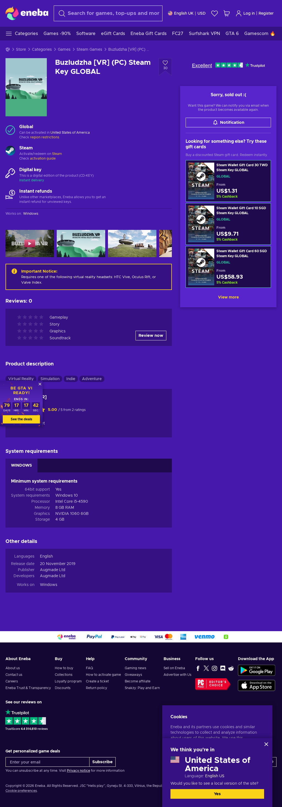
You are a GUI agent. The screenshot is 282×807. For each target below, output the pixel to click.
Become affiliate (137, 681)
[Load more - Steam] (10, 151)
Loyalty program (68, 681)
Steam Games (89, 50)
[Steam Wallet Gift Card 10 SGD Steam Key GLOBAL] (228, 223)
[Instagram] (214, 668)
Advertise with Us (177, 674)
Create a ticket (97, 681)
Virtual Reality (21, 379)
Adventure (92, 379)
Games (64, 50)
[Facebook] (198, 668)
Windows (48, 585)
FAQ (89, 668)
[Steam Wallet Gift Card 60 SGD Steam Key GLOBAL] (228, 266)
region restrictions (44, 137)
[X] (206, 668)
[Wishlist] (214, 13)
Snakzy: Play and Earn (142, 688)
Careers (12, 681)
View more (228, 297)
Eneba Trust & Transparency (28, 688)
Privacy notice (78, 770)
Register (266, 13)
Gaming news (135, 668)
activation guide (43, 158)
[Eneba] (27, 13)
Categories (42, 50)
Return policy (96, 688)
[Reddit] (231, 668)
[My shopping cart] (227, 13)
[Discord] (223, 668)
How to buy (64, 668)
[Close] (266, 744)
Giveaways (133, 674)
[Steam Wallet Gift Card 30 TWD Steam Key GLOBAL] (228, 180)
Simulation (49, 379)
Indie (70, 379)
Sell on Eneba (174, 668)
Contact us (14, 674)
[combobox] (108, 13)
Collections (63, 674)
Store (21, 50)
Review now (151, 335)
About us (13, 668)
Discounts (62, 688)
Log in (249, 13)
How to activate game (103, 674)
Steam (57, 153)
